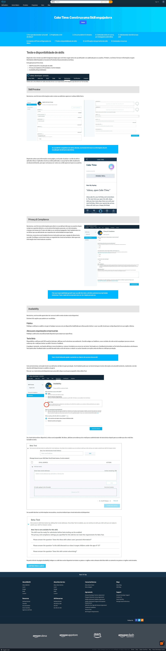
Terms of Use (88, 609)
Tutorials (24, 603)
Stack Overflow (26, 607)
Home (83, 22)
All (52, 1)
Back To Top (83, 574)
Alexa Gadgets (88, 587)
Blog (49, 5)
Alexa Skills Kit (25, 585)
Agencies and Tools (27, 610)
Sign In (157, 2)
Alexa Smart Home (89, 585)
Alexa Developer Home (158, 649)
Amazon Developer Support (123, 595)
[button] (5, 649)
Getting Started (26, 601)
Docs (137, 649)
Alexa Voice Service (58, 585)
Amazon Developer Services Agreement (94, 595)
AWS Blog (118, 587)
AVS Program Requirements (92, 611)
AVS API (55, 605)
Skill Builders (4, 5)
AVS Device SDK (57, 603)
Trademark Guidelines (90, 607)
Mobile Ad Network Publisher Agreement (95, 599)
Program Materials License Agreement (94, 597)
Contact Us (119, 597)
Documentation (26, 605)
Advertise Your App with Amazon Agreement (96, 605)
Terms (133, 649)
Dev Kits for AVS (58, 607)
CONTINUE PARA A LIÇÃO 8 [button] (36, 566)
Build (23, 591)
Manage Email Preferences (123, 601)
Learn (23, 587)
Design (24, 589)
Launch (24, 593)
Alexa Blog (118, 585)
